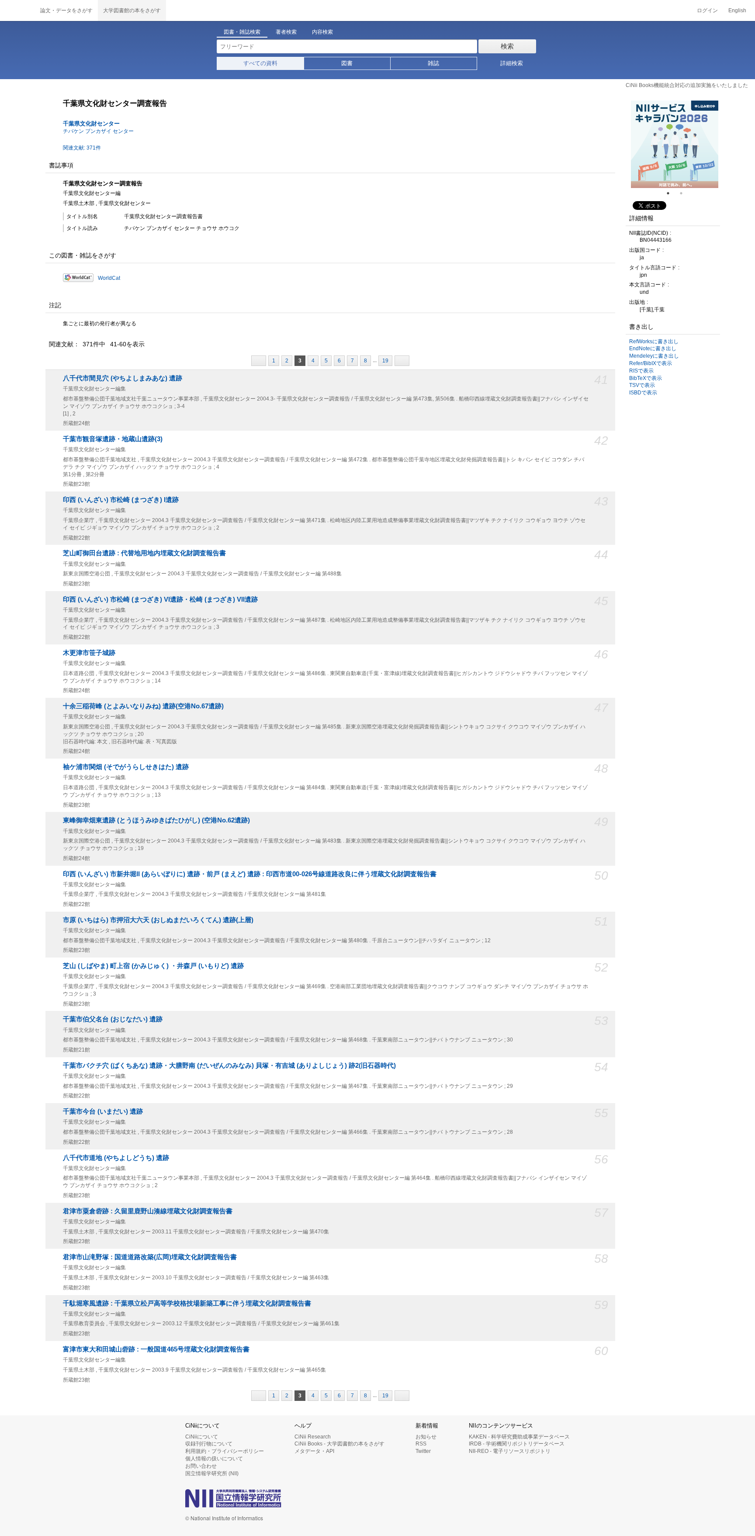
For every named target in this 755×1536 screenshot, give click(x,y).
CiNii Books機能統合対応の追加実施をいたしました (687, 85)
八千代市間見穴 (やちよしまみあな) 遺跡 (122, 378)
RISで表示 (641, 371)
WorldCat (109, 278)
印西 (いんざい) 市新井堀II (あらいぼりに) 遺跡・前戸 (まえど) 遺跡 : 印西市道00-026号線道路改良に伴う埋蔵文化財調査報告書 (249, 874)
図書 (347, 63)
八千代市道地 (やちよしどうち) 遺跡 (116, 1157)
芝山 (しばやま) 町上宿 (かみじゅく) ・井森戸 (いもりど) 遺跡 (153, 965)
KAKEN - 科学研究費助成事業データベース (519, 1437)
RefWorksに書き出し (654, 341)
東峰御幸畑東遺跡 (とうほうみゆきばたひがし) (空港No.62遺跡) (156, 820)
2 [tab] (684, 193)
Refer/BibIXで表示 (650, 363)
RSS (421, 1444)
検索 (507, 46)
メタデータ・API (314, 1451)
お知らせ (426, 1437)
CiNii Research (312, 1437)
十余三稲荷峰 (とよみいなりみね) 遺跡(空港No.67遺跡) (143, 706)
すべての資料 (260, 63)
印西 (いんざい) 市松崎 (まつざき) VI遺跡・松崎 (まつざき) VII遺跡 (160, 599)
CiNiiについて (201, 1437)
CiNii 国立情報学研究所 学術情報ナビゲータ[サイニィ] (17, 10)
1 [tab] (671, 193)
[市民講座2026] (674, 144)
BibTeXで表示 (645, 378)
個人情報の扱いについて (214, 1459)
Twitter (423, 1451)
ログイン (707, 10)
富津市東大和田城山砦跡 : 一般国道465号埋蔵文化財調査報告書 (156, 1349)
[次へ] (402, 360)
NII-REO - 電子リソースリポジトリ (510, 1451)
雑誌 (433, 63)
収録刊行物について (208, 1444)
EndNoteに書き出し (652, 348)
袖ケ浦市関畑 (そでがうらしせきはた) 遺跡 (126, 766)
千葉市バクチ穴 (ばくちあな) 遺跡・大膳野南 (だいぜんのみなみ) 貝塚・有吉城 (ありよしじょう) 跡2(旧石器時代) (229, 1065)
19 (385, 361)
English (737, 10)
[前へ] (258, 360)
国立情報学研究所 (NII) (212, 1473)
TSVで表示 (642, 385)
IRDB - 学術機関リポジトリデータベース (517, 1444)
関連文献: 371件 (82, 148)
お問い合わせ (201, 1466)
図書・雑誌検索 (242, 32)
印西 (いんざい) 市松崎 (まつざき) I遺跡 (121, 499)
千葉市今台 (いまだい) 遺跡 (103, 1111)
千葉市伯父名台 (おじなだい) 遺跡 (113, 1019)
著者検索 (286, 32)
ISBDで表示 (643, 393)
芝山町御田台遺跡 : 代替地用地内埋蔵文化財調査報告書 (144, 553)
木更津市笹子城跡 (89, 652)
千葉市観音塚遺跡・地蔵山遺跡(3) (113, 438)
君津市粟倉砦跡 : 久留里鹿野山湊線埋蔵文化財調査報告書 (147, 1211)
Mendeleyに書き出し (654, 356)
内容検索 (322, 32)
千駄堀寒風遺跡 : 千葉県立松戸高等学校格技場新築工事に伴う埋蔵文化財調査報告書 (187, 1303)
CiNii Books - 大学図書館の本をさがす (339, 1444)
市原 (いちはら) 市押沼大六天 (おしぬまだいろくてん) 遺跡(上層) (158, 919)
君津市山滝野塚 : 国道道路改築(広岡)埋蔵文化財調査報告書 (150, 1257)
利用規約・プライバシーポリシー (224, 1451)
